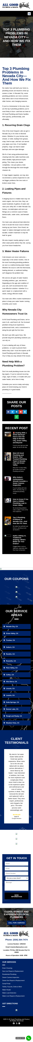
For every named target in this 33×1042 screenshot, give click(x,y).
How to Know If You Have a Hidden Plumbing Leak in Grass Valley (20, 502)
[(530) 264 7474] (28, 1038)
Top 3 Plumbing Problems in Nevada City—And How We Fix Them (20, 520)
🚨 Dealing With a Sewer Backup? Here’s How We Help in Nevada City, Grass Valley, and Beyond (20, 438)
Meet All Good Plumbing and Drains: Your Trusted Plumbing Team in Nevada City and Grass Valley (20, 459)
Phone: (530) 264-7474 (16, 940)
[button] (29, 13)
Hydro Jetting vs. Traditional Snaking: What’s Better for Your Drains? (19, 539)
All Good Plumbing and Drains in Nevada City (16, 353)
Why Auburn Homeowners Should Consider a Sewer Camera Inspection (20, 481)
